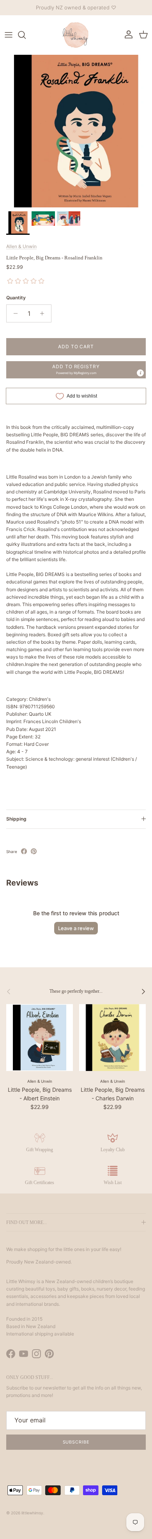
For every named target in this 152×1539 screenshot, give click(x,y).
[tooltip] (140, 372)
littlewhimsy (32, 1512)
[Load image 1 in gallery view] (76, 131)
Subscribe (76, 1442)
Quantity (16, 298)
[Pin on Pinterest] (34, 851)
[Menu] (8, 34)
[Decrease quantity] (13, 313)
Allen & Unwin (21, 246)
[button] (76, 369)
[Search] (25, 34)
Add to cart (76, 346)
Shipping (16, 819)
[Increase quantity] (44, 313)
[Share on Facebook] (24, 851)
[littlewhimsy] (76, 34)
